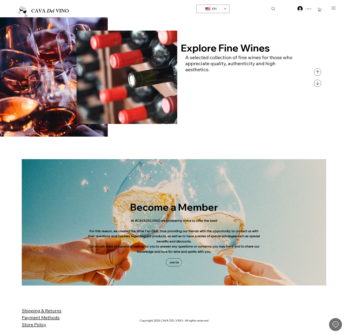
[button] (319, 9)
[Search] (273, 9)
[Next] (317, 83)
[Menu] (333, 8)
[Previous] (317, 72)
